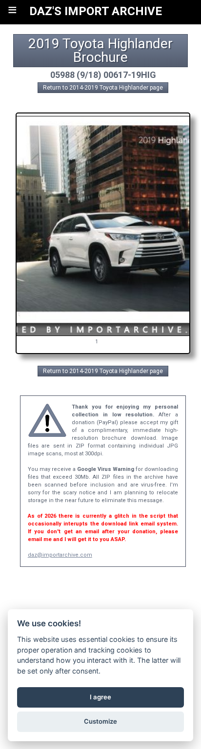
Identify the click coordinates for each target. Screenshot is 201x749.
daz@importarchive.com (60, 555)
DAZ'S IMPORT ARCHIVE (95, 11)
